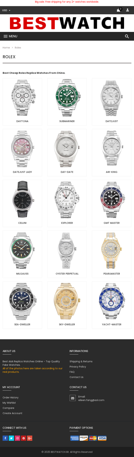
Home (6, 47)
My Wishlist (9, 402)
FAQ (72, 372)
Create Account (12, 413)
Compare (8, 408)
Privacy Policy (78, 366)
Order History (10, 397)
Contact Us (76, 377)
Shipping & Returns (81, 361)
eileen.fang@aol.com (91, 400)
